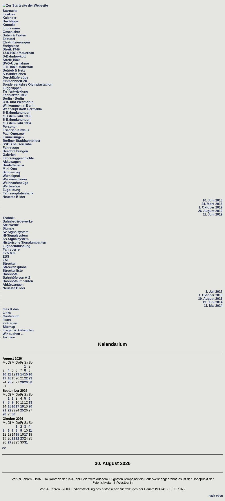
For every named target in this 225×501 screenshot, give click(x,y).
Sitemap (9, 327)
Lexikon (9, 14)
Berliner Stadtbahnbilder (21, 140)
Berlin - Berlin (13, 98)
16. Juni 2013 (212, 200)
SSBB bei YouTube (17, 144)
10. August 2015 (210, 298)
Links (7, 312)
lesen (7, 319)
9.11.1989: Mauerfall (18, 67)
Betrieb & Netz (14, 70)
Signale (8, 228)
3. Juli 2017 (213, 291)
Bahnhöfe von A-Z (16, 277)
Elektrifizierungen (16, 42)
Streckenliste (13, 270)
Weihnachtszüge (15, 183)
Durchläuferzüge (15, 77)
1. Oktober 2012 (210, 207)
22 (26, 378)
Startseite (10, 11)
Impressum (11, 28)
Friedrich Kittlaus (16, 130)
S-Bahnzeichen (14, 74)
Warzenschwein (15, 179)
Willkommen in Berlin (19, 105)
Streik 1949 (11, 49)
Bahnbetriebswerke (18, 221)
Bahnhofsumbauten (18, 281)
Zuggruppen (12, 88)
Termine (9, 337)
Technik (9, 218)
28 (22, 382)
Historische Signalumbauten (24, 242)
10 (4, 374)
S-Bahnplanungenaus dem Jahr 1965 (17, 114)
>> (4, 448)
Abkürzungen (13, 284)
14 (22, 374)
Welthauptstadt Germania (22, 109)
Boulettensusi (13, 165)
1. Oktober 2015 (210, 295)
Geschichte (11, 32)
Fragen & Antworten (18, 330)
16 (30, 374)
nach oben (216, 495)
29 (26, 382)
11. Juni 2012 (212, 214)
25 (9, 382)
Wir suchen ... (13, 334)
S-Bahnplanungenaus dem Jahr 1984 (17, 121)
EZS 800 (9, 253)
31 (26, 442)
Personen (10, 126)
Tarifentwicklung (15, 91)
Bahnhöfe (10, 274)
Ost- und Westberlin (18, 102)
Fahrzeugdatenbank (18, 193)
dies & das (11, 309)
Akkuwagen (12, 161)
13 (17, 374)
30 (30, 382)
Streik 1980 (11, 60)
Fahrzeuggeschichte (18, 158)
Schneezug (11, 172)
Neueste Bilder (14, 197)
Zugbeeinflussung (16, 246)
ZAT (6, 260)
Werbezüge (11, 186)
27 (9, 442)
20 (30, 406)
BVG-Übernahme (16, 63)
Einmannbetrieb (15, 81)
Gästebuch (11, 316)
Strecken (9, 263)
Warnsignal (11, 176)
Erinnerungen (13, 137)
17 (4, 378)
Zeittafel (9, 39)
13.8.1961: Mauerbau (18, 53)
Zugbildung (11, 190)
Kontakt (9, 25)
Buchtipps (10, 21)
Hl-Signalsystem (15, 235)
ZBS (6, 256)
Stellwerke (11, 225)
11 (9, 374)
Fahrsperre (11, 249)
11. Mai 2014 (213, 305)
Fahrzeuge (11, 147)
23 (30, 378)
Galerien (9, 154)
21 (4, 410)
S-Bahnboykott (14, 56)
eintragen (10, 323)
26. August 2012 (210, 211)
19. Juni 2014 (212, 302)
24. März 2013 (211, 204)
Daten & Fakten (14, 35)
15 (26, 374)
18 (9, 378)
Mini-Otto (10, 169)
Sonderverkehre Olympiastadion (27, 84)
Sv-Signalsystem (15, 232)
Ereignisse (11, 46)
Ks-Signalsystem (16, 239)
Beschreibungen (15, 151)
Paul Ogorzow (14, 133)
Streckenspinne (15, 267)
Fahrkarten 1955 (15, 95)
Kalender (9, 18)
